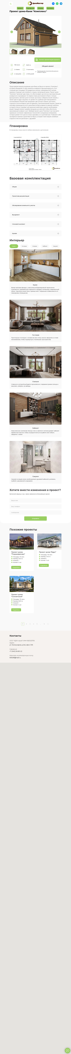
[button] (36, 59)
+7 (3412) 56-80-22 (16, 651)
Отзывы (40, 8)
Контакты (50, 8)
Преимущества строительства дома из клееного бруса (47, 71)
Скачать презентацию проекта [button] (49, 59)
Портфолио (30, 8)
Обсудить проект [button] (48, 66)
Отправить (35, 518)
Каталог (20, 8)
